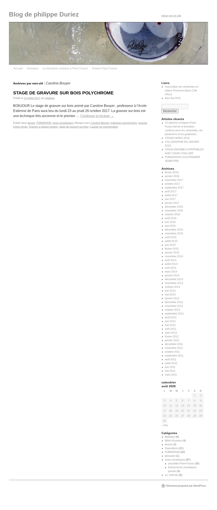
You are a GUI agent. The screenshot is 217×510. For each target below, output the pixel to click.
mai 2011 (170, 370)
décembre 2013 (174, 279)
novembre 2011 (174, 348)
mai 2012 (170, 325)
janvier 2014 (172, 275)
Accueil (18, 68)
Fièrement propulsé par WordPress (186, 485)
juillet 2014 (171, 264)
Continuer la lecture (97, 116)
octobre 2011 (172, 351)
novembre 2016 (174, 210)
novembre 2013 (174, 283)
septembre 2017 (174, 187)
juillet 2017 (171, 195)
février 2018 (172, 172)
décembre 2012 (174, 302)
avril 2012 (170, 328)
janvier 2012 (172, 340)
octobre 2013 (172, 286)
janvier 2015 (172, 252)
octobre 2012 (172, 309)
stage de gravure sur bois (73, 126)
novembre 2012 (174, 306)
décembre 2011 (174, 344)
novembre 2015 (174, 233)
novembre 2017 (174, 180)
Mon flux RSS (173, 98)
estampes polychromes (123, 123)
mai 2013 (170, 294)
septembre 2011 (174, 355)
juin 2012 (170, 321)
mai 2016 (170, 225)
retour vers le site (171, 15)
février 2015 (172, 248)
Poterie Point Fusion (104, 68)
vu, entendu (171, 475)
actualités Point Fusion (181, 463)
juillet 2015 (171, 241)
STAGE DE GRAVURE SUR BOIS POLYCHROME (63, 92)
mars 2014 (171, 271)
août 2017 (171, 191)
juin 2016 (170, 222)
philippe (50, 98)
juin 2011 (170, 367)
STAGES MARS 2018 (177, 138)
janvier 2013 (172, 298)
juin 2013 (170, 290)
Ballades (170, 436)
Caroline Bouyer (99, 123)
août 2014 (171, 260)
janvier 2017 (172, 202)
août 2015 (171, 237)
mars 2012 (171, 332)
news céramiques (63, 123)
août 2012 (171, 317)
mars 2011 (171, 374)
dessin (31, 123)
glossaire (170, 455)
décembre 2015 (174, 229)
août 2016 (171, 218)
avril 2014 (170, 267)
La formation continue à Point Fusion (65, 68)
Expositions (171, 448)
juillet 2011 (171, 363)
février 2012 (172, 336)
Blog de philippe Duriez (44, 14)
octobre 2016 (172, 214)
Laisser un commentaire (104, 126)
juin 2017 (170, 199)
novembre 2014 (174, 256)
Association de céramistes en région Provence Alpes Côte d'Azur (182, 90)
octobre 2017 (172, 183)
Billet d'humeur (173, 440)
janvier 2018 (172, 176)
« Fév (165, 425)
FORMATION (43, 123)
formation (32, 68)
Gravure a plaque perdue (43, 126)
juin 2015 (170, 244)
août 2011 (170, 359)
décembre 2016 (174, 206)
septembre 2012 (174, 313)
